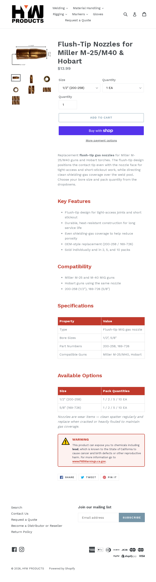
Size (62, 80)
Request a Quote (78, 20)
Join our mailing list (95, 507)
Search (16, 507)
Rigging (59, 14)
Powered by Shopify (62, 568)
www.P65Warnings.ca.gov (89, 461)
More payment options (101, 140)
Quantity (109, 80)
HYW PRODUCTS (33, 568)
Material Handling (87, 8)
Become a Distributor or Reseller (36, 526)
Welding (59, 8)
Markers (79, 14)
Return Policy (21, 532)
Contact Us (19, 513)
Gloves (98, 14)
